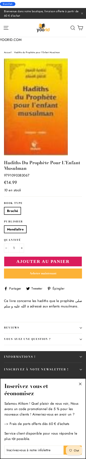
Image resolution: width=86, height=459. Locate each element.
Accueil (8, 52)
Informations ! (20, 357)
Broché (12, 211)
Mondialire (15, 229)
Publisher (13, 221)
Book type (13, 203)
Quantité (12, 240)
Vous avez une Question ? (27, 339)
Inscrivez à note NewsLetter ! (36, 369)
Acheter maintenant (43, 273)
